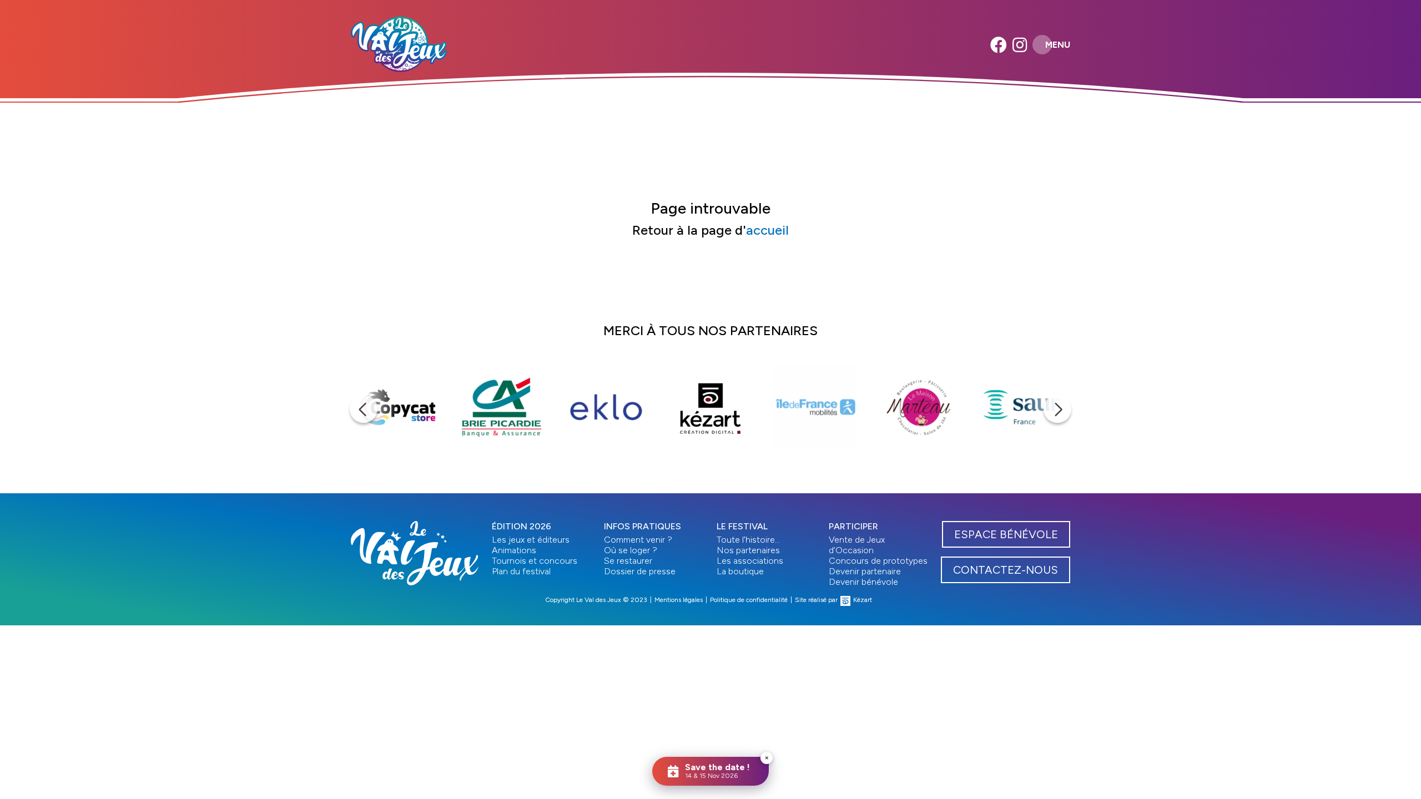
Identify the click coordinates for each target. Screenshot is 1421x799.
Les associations (750, 560)
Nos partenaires (748, 550)
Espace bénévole (1006, 534)
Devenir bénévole (863, 582)
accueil (767, 230)
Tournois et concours (534, 560)
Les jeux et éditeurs (531, 539)
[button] (363, 409)
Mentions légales (678, 600)
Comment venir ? (638, 539)
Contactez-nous (1005, 570)
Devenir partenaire (865, 571)
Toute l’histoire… (748, 539)
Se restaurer (628, 560)
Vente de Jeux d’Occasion (857, 544)
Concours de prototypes (878, 560)
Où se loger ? (630, 550)
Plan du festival (521, 571)
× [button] (766, 757)
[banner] (399, 44)
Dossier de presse (640, 571)
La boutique (740, 571)
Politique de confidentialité (749, 600)
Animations (514, 550)
